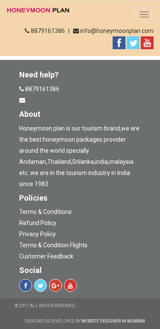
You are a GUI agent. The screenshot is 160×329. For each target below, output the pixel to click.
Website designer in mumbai (113, 321)
